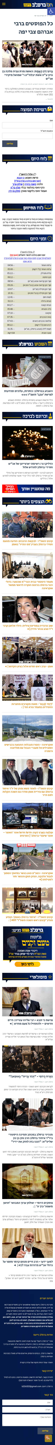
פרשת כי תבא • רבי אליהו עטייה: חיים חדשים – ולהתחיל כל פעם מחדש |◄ (30, 1022)
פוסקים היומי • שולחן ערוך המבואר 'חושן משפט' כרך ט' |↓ (28, 1205)
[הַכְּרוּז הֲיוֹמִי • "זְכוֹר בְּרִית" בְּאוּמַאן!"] (27, 1059)
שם (51, 120)
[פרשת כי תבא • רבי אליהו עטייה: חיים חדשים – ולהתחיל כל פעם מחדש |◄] (27, 1001)
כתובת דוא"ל (47, 131)
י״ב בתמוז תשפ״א (38, 84)
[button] (51, 11)
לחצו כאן (7, 1317)
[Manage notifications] (47, 1437)
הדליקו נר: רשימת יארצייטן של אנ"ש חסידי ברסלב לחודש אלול (30, 466)
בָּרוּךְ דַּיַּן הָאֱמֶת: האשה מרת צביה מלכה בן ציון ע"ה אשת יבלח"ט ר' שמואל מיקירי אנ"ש (27, 75)
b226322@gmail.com (31, 1386)
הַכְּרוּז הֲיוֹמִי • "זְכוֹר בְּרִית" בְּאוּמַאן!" (31, 1076)
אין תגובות (24, 84)
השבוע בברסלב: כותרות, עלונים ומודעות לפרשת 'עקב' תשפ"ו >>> (28, 393)
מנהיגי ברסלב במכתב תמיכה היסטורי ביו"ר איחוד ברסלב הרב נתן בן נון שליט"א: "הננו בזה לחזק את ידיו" (31, 1138)
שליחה (10, 143)
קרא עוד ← (49, 99)
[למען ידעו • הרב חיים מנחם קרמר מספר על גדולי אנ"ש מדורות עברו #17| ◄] (27, 1243)
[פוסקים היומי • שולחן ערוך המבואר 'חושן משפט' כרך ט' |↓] (27, 1181)
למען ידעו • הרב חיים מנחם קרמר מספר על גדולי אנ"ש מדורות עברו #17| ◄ (28, 1263)
